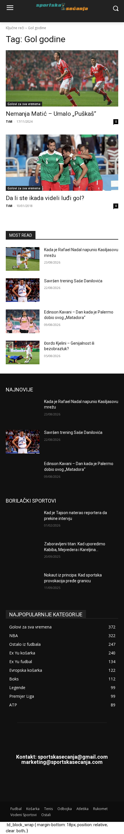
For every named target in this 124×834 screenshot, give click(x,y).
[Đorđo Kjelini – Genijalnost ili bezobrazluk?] (23, 352)
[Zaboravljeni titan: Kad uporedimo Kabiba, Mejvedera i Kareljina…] (23, 553)
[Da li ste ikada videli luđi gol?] (62, 163)
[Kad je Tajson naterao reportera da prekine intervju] (23, 522)
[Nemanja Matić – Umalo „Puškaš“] (62, 78)
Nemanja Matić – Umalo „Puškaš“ (51, 113)
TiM (9, 121)
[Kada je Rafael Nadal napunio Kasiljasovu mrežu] (23, 259)
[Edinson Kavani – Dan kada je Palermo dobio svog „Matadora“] (23, 321)
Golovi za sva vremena (23, 104)
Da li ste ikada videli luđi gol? (45, 198)
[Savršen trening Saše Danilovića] (23, 290)
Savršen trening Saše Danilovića (73, 281)
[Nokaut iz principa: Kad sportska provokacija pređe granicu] (23, 584)
